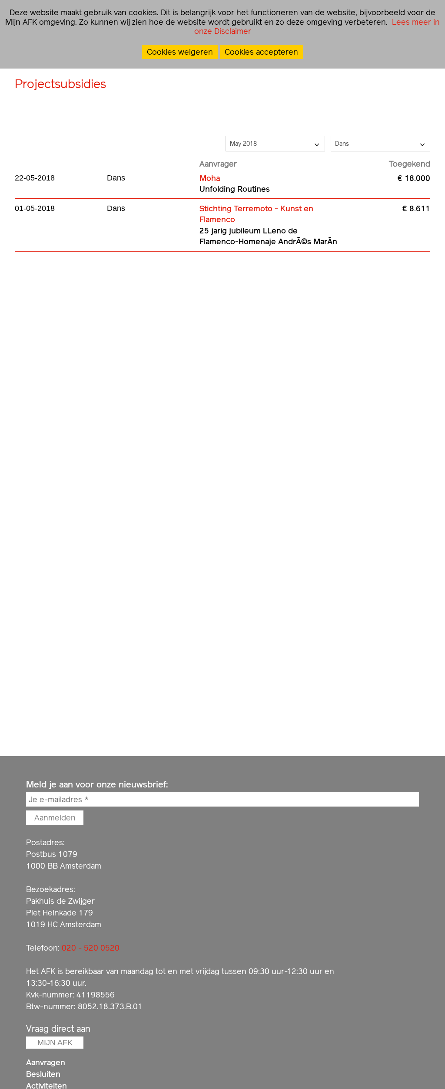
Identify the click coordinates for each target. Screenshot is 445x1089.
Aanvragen (45, 1062)
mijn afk (55, 1042)
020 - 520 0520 (91, 947)
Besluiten (43, 1074)
